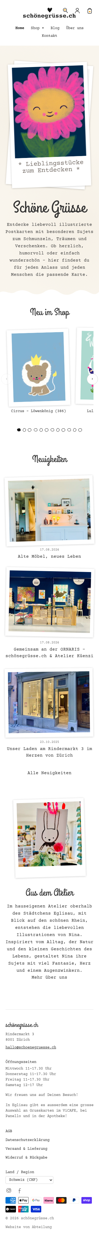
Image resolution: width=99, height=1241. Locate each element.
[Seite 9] (63, 430)
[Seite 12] (80, 430)
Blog (55, 28)
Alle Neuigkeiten (50, 773)
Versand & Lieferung (26, 1149)
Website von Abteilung (29, 1227)
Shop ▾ (37, 28)
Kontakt (49, 36)
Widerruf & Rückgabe (26, 1158)
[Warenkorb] (90, 10)
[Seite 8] (58, 430)
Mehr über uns (49, 977)
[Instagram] (9, 1190)
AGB (9, 1131)
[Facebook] (19, 1190)
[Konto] (77, 10)
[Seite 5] (41, 430)
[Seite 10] (69, 429)
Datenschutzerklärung (28, 1140)
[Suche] (65, 10)
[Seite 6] (46, 430)
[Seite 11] (75, 430)
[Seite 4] (35, 429)
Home (19, 28)
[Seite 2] (24, 430)
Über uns (75, 28)
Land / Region (20, 1172)
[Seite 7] (52, 429)
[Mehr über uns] (49, 837)
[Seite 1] (19, 429)
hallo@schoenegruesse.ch (31, 1047)
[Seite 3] (30, 430)
